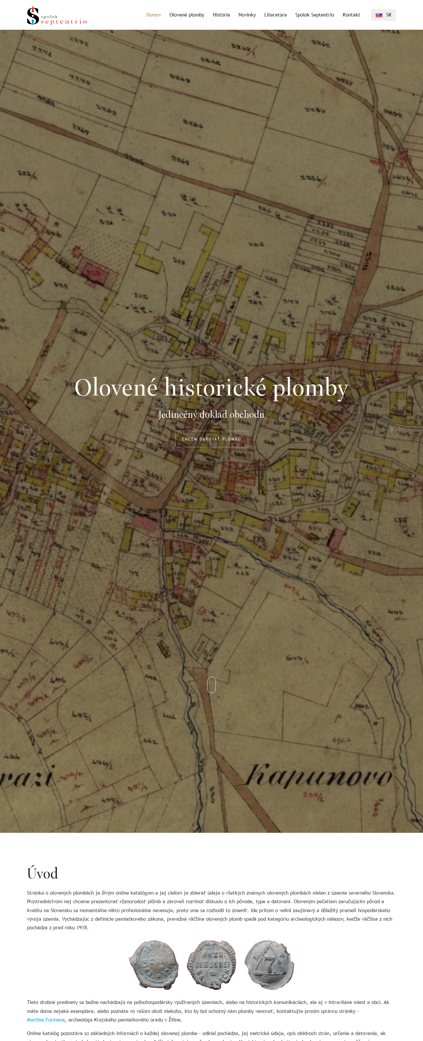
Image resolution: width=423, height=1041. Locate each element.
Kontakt (351, 15)
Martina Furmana (46, 1019)
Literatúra (275, 15)
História (221, 15)
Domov (153, 15)
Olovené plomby (187, 15)
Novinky (247, 15)
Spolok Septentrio (314, 15)
